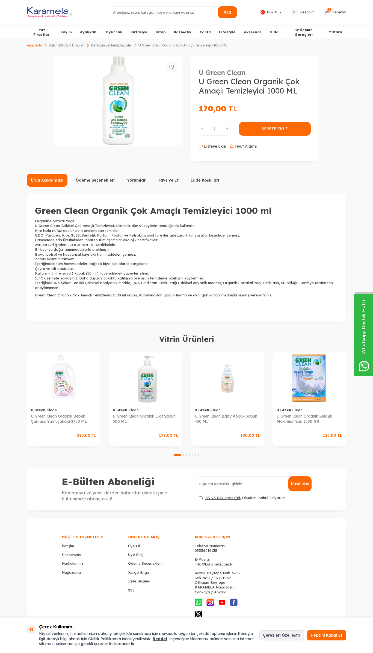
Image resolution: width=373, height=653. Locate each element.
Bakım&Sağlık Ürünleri (67, 45)
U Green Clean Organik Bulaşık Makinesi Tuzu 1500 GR (304, 419)
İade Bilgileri (139, 581)
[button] (177, 455)
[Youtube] (222, 602)
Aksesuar (252, 32)
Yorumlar (136, 180)
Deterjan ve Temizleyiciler (111, 45)
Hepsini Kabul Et (326, 635)
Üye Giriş (135, 554)
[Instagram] (210, 602)
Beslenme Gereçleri (303, 32)
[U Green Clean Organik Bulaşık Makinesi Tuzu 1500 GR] (309, 378)
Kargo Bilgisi (139, 572)
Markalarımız (72, 563)
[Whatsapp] (198, 602)
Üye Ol (134, 546)
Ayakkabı (88, 32)
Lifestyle (227, 32)
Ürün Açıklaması (47, 180)
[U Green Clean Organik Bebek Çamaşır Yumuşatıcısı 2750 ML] (63, 378)
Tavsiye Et (168, 180)
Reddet (160, 638)
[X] (198, 614)
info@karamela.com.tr (214, 564)
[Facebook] (234, 602)
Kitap (161, 32)
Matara (335, 32)
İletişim (68, 546)
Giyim (66, 32)
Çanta (205, 32)
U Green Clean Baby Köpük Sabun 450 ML (226, 419)
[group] (118, 101)
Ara (227, 12)
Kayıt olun (300, 483)
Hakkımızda (71, 554)
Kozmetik (182, 32)
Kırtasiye (139, 32)
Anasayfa (34, 45)
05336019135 (206, 550)
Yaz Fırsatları (42, 32)
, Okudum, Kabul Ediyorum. (245, 497)
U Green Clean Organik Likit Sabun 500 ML (144, 419)
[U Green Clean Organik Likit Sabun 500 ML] (145, 378)
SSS (131, 590)
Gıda (274, 32)
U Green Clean (222, 72)
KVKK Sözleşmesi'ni (222, 497)
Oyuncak (114, 32)
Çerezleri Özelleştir (281, 635)
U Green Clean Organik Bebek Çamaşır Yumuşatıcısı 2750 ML (59, 419)
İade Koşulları (205, 180)
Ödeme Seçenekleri (95, 180)
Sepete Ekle (275, 128)
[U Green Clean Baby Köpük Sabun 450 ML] (227, 378)
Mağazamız (71, 572)
